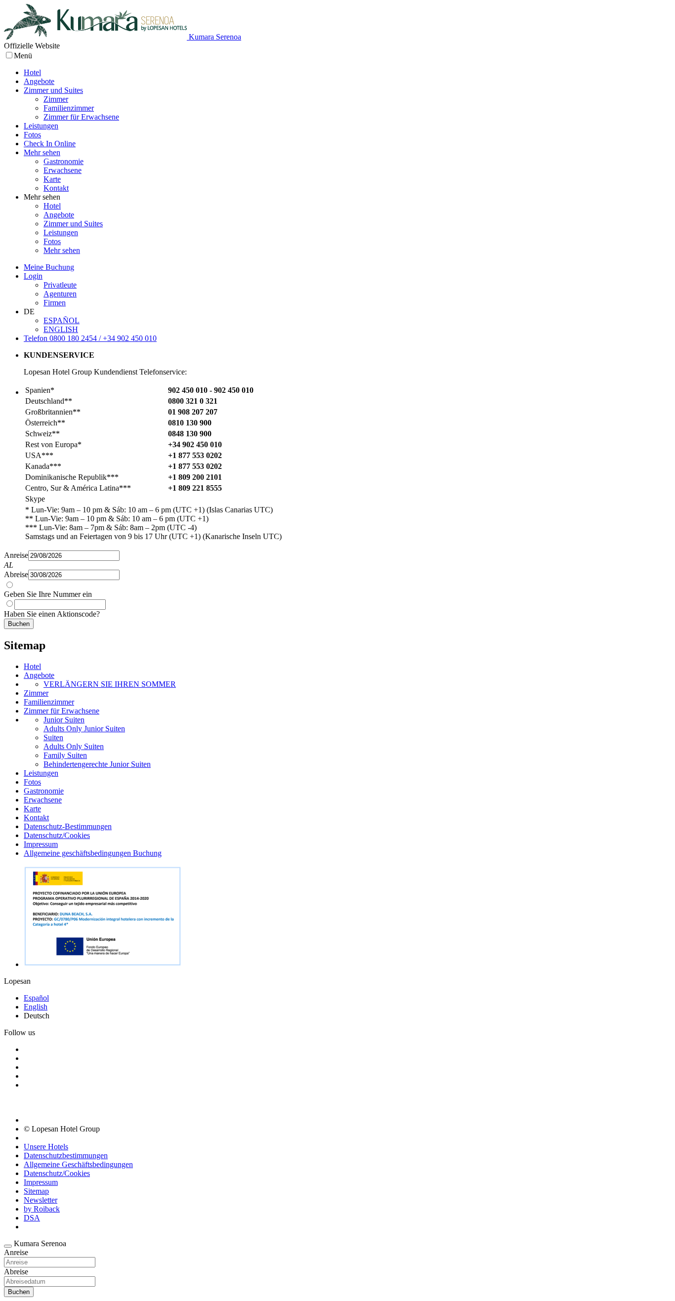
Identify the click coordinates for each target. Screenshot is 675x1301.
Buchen (19, 624)
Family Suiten (65, 755)
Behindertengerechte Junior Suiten (97, 764)
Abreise (16, 574)
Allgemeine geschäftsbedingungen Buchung (93, 853)
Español (36, 998)
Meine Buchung (49, 267)
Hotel (32, 72)
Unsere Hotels (46, 1146)
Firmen (54, 302)
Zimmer (55, 99)
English (35, 1007)
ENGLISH (60, 329)
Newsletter (40, 1200)
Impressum (41, 844)
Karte (52, 179)
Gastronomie (63, 161)
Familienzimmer (68, 108)
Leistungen (41, 126)
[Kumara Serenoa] (95, 37)
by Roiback (42, 1209)
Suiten (53, 737)
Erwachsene (62, 170)
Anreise (16, 555)
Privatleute (60, 285)
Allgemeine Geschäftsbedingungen (78, 1164)
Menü (23, 55)
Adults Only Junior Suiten (84, 728)
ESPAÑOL (61, 320)
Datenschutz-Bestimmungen (68, 826)
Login (33, 276)
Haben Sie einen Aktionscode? (52, 614)
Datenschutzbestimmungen (66, 1155)
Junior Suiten (63, 719)
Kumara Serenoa (214, 37)
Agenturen (60, 294)
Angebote (39, 81)
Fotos (32, 134)
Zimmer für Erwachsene (81, 117)
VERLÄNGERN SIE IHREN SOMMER (109, 684)
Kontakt (56, 188)
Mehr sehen (42, 152)
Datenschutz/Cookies (57, 835)
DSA (32, 1218)
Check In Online (50, 143)
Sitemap (36, 1191)
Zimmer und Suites (53, 90)
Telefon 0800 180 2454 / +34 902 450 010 (90, 338)
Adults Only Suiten (73, 746)
